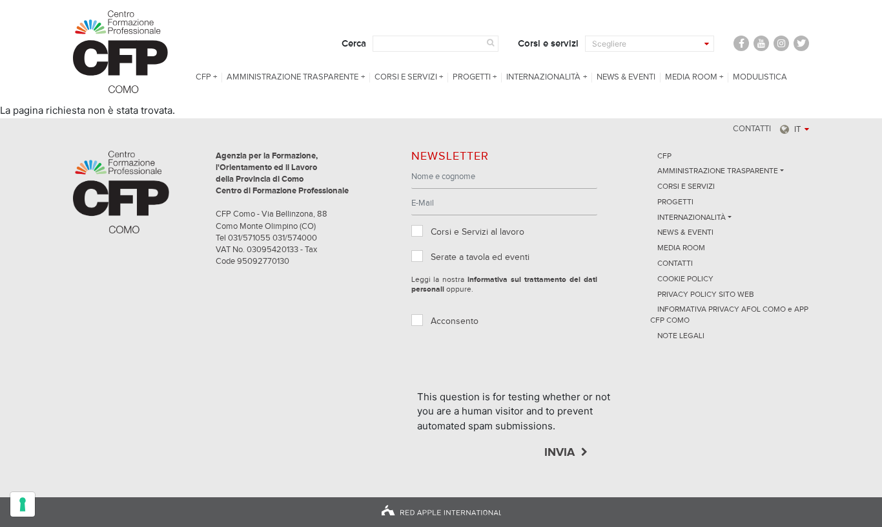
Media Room (691, 77)
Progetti (472, 77)
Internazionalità (543, 77)
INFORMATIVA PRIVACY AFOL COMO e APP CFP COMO (729, 315)
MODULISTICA (760, 77)
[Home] (122, 51)
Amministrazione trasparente (292, 77)
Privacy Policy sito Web (705, 295)
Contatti (752, 129)
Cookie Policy (685, 279)
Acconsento (454, 321)
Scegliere (609, 43)
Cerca (354, 43)
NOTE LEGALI (680, 336)
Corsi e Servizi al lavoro (477, 232)
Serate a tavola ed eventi (480, 257)
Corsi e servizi (548, 43)
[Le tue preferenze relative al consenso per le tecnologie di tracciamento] (22, 504)
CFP (203, 77)
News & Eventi (626, 77)
